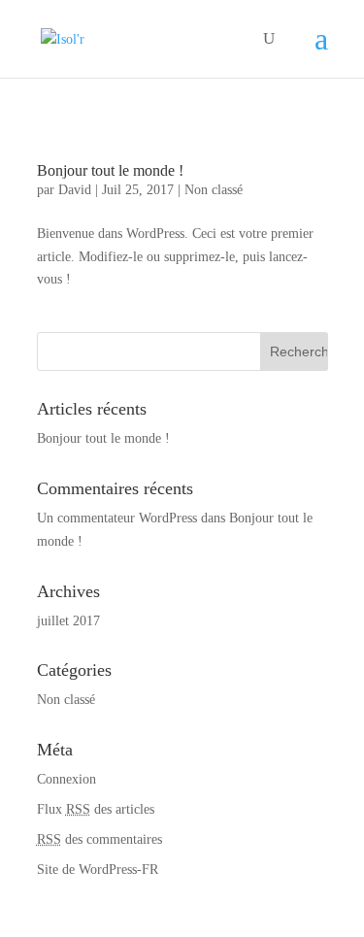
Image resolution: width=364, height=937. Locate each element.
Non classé (213, 190)
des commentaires (99, 839)
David (74, 190)
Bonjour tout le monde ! (110, 170)
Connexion (66, 779)
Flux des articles (95, 809)
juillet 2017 (68, 621)
